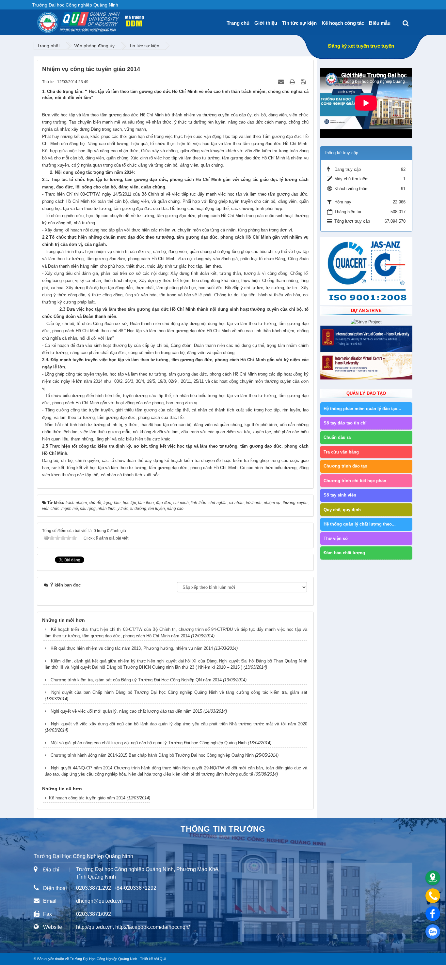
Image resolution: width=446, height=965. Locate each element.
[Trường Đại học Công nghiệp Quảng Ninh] (37, 20)
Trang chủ (238, 23)
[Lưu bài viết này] (304, 81)
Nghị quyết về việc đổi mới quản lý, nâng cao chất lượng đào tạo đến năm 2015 (126, 711)
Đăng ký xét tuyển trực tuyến (361, 46)
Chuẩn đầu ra (337, 437)
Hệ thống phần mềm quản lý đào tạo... (362, 408)
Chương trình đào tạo (345, 466)
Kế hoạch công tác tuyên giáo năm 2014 (87, 797)
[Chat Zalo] (432, 931)
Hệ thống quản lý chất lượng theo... (360, 524)
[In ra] (293, 81)
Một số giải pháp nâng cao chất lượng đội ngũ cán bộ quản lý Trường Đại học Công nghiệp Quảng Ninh (149, 742)
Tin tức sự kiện (299, 23)
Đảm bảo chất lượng (344, 552)
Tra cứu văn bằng (341, 452)
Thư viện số (336, 538)
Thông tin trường (223, 828)
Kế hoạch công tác (343, 23)
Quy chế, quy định (342, 509)
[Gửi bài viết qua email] (281, 81)
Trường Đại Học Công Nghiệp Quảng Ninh (103, 959)
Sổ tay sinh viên (340, 495)
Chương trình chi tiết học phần (355, 480)
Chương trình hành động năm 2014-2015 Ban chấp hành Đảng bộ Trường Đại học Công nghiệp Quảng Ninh (152, 755)
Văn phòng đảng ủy (94, 45)
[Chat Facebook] (432, 913)
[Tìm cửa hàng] (432, 877)
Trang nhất (48, 45)
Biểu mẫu (379, 23)
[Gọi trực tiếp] (432, 895)
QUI (163, 959)
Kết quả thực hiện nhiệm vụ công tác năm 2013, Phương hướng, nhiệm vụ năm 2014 (132, 648)
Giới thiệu (265, 23)
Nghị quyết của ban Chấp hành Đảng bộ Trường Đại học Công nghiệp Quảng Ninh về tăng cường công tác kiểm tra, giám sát (179, 692)
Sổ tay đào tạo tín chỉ (345, 423)
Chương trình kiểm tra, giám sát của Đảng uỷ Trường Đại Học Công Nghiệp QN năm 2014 (136, 679)
